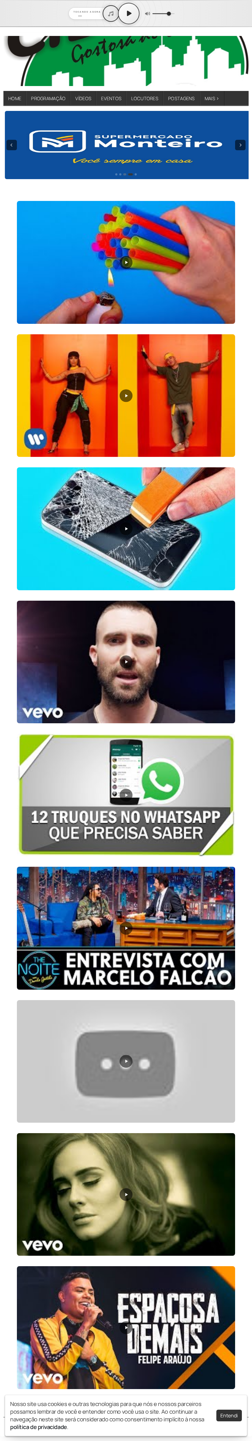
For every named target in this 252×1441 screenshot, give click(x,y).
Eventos (111, 98)
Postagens (181, 98)
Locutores (144, 98)
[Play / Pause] (129, 13)
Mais (212, 98)
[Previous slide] (11, 145)
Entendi (229, 1415)
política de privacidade (38, 1427)
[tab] (116, 174)
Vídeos (83, 98)
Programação (48, 98)
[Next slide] (240, 145)
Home (14, 98)
